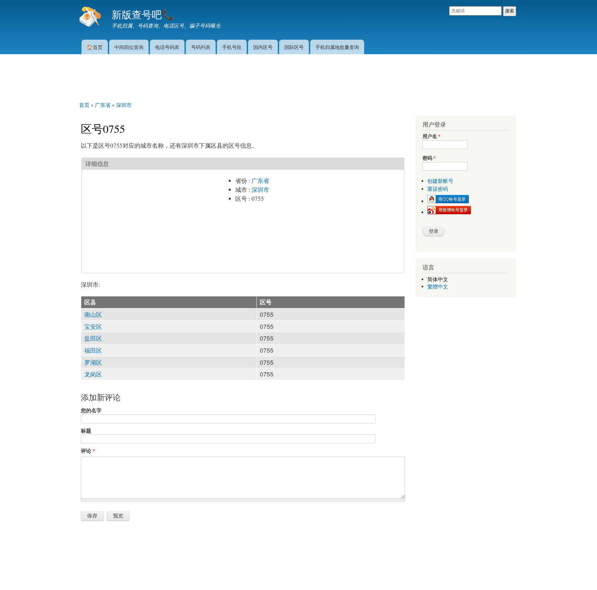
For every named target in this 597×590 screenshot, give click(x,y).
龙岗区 (93, 374)
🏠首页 (95, 46)
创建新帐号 (440, 181)
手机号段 (231, 46)
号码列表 (200, 46)
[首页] (91, 17)
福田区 (93, 350)
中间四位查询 (128, 46)
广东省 (260, 181)
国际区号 (294, 46)
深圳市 (260, 190)
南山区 (93, 314)
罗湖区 (93, 362)
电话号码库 (167, 46)
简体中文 (437, 279)
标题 (86, 430)
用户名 (431, 136)
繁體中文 (437, 286)
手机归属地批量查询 (337, 46)
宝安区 (93, 326)
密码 (429, 158)
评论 (88, 450)
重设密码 (437, 189)
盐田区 (93, 338)
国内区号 (263, 46)
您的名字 (91, 410)
